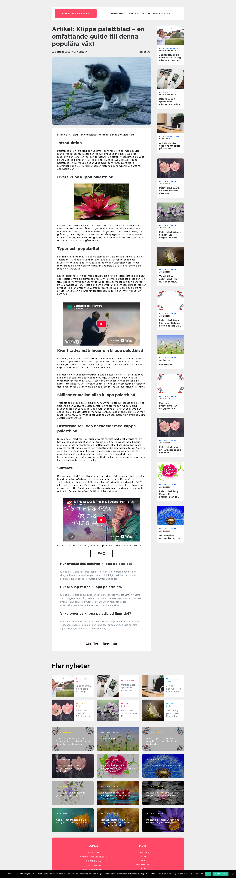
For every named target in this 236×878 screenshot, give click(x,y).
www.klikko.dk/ (96, 869)
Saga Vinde (164, 139)
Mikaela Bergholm (167, 50)
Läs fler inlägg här (101, 643)
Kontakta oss (161, 13)
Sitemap (142, 868)
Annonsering (118, 13)
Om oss (133, 13)
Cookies (145, 13)
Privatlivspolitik (220, 874)
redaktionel (144, 52)
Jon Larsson (80, 52)
